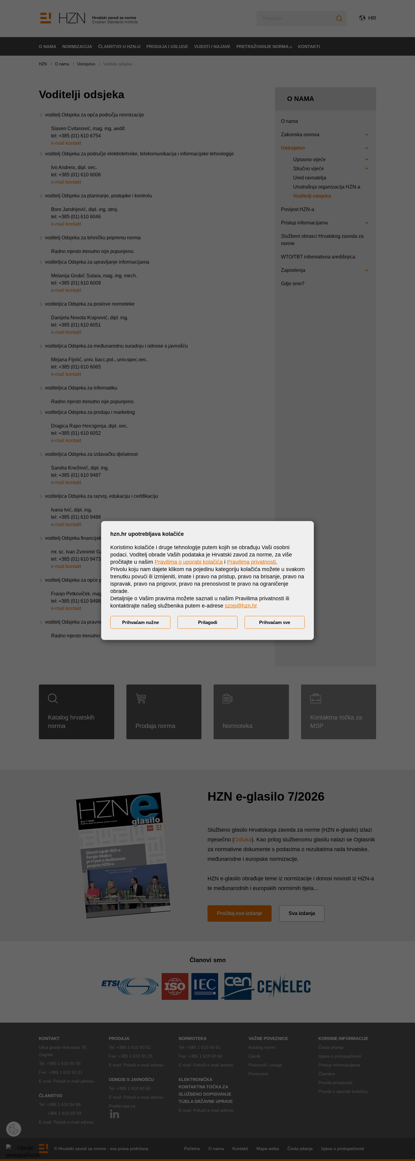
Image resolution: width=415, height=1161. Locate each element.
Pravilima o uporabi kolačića (189, 562)
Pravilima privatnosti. (252, 562)
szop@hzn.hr (241, 606)
